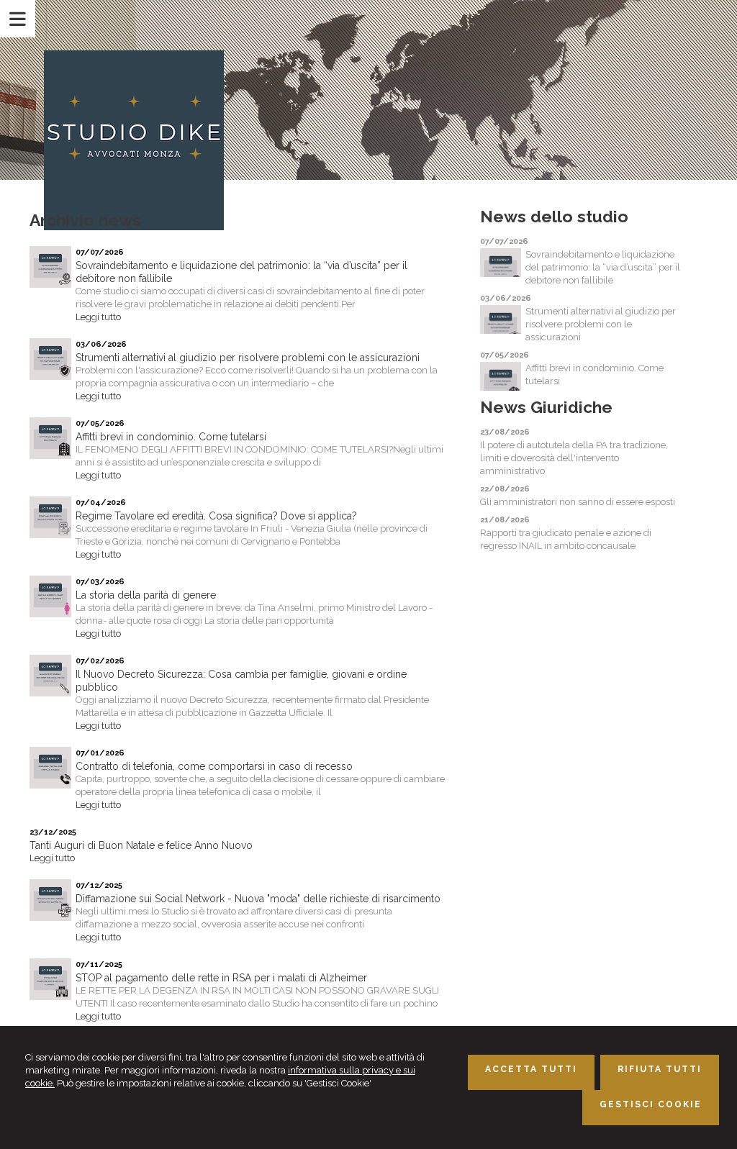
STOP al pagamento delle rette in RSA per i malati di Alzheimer (221, 978)
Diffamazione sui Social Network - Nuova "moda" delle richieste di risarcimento (258, 898)
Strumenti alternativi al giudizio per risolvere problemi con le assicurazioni (248, 357)
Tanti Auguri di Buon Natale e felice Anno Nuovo (141, 845)
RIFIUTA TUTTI (660, 1069)
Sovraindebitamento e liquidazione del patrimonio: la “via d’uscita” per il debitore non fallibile (241, 272)
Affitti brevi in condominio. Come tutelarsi (171, 436)
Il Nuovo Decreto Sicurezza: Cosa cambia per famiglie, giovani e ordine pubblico (241, 680)
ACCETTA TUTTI (531, 1069)
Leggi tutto (98, 317)
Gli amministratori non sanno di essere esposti (577, 501)
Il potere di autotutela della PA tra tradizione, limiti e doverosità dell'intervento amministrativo (574, 458)
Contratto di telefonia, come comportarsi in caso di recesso (214, 766)
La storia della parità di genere (146, 595)
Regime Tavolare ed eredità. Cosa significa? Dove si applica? (216, 516)
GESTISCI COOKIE (651, 1104)
